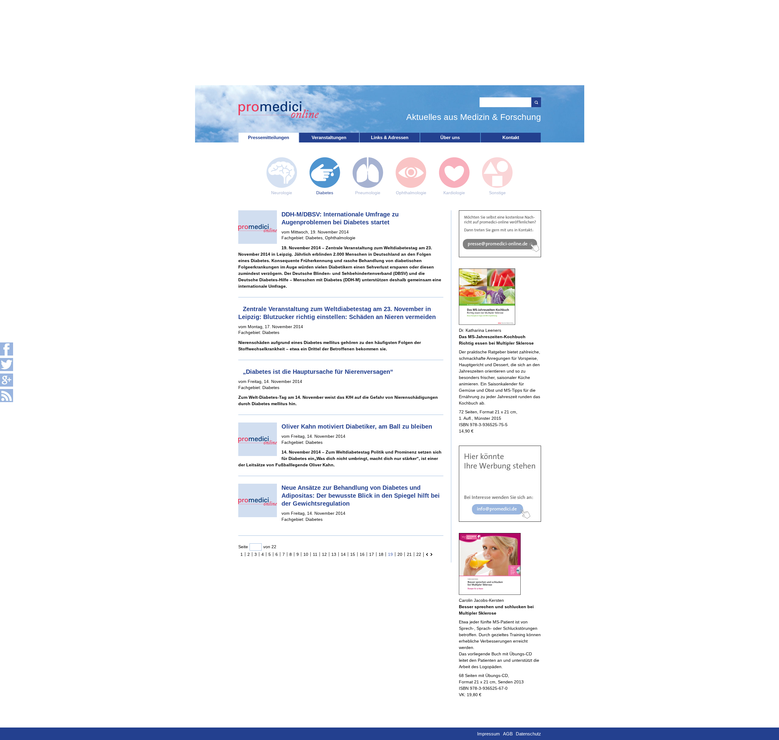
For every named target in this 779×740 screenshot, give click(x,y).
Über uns (450, 137)
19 (390, 554)
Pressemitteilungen (268, 137)
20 (399, 554)
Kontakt (510, 137)
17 (371, 554)
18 (381, 554)
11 (315, 554)
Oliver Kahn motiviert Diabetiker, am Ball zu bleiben (356, 426)
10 (305, 554)
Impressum (488, 733)
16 (362, 554)
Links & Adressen (389, 137)
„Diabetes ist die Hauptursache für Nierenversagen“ (318, 371)
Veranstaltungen (329, 137)
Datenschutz (528, 733)
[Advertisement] (389, 42)
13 (333, 554)
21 (409, 554)
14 (343, 554)
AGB (508, 733)
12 (324, 554)
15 (352, 554)
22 (418, 554)
